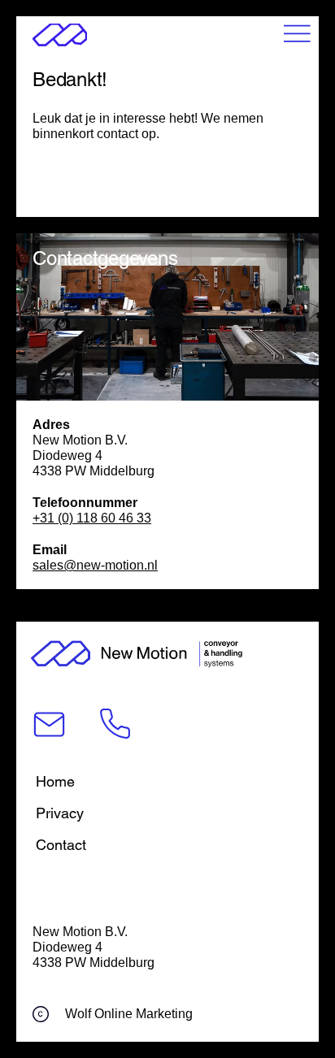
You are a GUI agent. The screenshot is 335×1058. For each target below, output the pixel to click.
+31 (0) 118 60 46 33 (92, 517)
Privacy (60, 813)
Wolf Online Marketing (129, 1013)
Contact (61, 844)
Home (55, 781)
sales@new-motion (88, 564)
